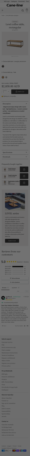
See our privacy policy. (22, 240)
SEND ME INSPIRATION (22, 236)
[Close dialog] (28, 214)
